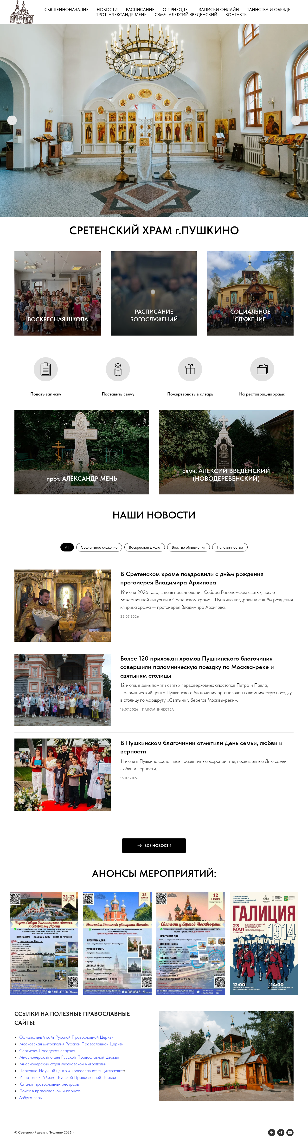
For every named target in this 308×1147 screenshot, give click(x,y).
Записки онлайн (219, 9)
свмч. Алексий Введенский (186, 14)
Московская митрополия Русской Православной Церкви (71, 1043)
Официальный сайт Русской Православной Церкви (66, 1037)
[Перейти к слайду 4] (160, 209)
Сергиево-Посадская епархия (47, 1050)
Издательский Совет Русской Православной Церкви (67, 1077)
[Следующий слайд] (296, 120)
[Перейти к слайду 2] (152, 209)
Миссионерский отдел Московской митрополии (62, 1063)
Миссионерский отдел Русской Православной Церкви (69, 1057)
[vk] (271, 1132)
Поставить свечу (118, 393)
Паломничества (230, 547)
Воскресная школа (144, 547)
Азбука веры (30, 1097)
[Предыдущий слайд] (12, 120)
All (67, 547)
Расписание (140, 9)
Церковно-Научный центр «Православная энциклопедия (71, 1070)
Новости (107, 9)
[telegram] (280, 1132)
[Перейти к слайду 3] (156, 209)
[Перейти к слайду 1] (147, 209)
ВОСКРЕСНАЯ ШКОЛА (58, 319)
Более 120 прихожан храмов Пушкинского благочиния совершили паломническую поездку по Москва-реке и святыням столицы (197, 667)
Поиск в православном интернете (50, 1090)
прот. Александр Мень (121, 14)
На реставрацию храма (262, 393)
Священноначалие (67, 9)
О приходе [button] (175, 9)
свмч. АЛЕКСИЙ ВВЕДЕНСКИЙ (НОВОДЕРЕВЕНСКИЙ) (226, 474)
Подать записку (45, 393)
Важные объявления (188, 547)
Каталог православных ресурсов (49, 1084)
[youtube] (290, 1132)
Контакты (236, 14)
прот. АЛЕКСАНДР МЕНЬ (81, 478)
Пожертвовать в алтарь (190, 393)
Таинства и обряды (269, 9)
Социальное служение (99, 547)
